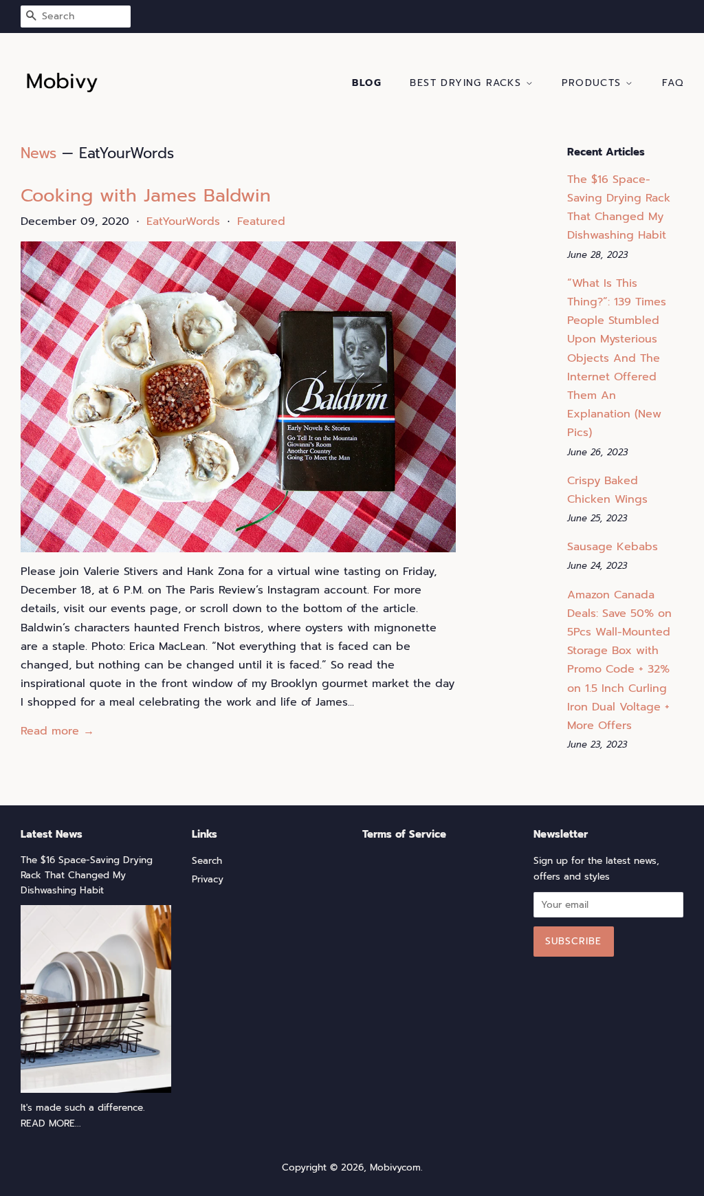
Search (207, 860)
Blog (367, 83)
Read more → (57, 731)
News (38, 153)
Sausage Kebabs (612, 547)
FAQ (672, 83)
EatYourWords (183, 221)
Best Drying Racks (467, 83)
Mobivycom (395, 1167)
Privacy (207, 879)
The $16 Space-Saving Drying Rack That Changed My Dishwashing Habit (87, 875)
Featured (261, 221)
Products (594, 83)
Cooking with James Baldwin (146, 195)
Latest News (51, 834)
